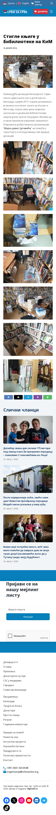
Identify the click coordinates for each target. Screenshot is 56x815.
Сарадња (8, 685)
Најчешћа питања (13, 746)
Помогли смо (10, 737)
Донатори (9, 710)
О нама (7, 666)
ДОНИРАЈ (42, 11)
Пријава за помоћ (13, 732)
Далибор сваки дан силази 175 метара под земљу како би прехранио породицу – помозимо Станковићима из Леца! (27, 452)
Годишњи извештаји (15, 724)
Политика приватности (16, 755)
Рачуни (7, 719)
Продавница (10, 696)
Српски (11, 3)
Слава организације (14, 689)
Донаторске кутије (14, 676)
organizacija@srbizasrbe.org (22, 771)
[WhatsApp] (47, 397)
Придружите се (12, 750)
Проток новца (11, 715)
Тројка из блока (12, 705)
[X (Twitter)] (18, 397)
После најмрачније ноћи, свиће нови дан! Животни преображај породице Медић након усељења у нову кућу (25, 501)
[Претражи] (52, 3)
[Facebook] (8, 397)
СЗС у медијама (12, 680)
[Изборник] (51, 11)
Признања (9, 671)
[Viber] (37, 397)
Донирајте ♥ (10, 662)
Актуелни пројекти (14, 741)
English (25, 3)
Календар (9, 701)
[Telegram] (28, 397)
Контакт (8, 760)
